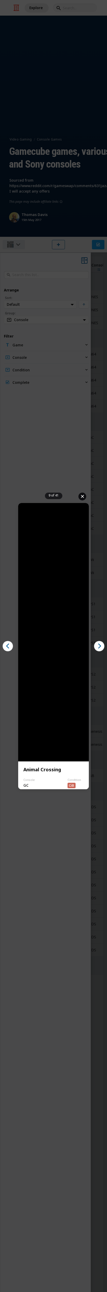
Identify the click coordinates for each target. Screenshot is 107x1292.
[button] (8, 646)
